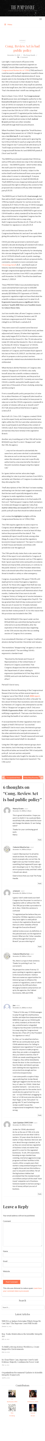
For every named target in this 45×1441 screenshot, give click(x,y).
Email (5, 1261)
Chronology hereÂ (9, 265)
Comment (7, 1221)
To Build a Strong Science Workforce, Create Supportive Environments (20, 1348)
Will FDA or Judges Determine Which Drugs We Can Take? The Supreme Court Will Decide (21, 1322)
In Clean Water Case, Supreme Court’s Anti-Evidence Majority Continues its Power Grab (20, 1361)
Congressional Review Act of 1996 (15, 70)
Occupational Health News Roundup (14, 778)
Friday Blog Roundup (31, 778)
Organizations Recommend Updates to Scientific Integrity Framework (22, 1373)
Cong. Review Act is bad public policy (22, 48)
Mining (23, 40)
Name (5, 1251)
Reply (39, 840)
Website (6, 1271)
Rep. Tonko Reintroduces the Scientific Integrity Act (22, 1335)
